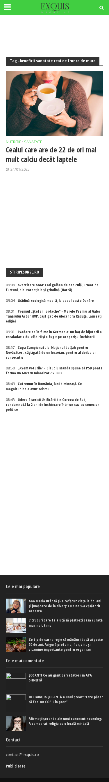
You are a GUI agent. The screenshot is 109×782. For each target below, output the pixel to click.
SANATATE (33, 142)
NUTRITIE (13, 142)
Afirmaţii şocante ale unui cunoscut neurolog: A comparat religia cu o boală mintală (65, 721)
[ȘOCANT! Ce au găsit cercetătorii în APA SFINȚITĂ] (16, 681)
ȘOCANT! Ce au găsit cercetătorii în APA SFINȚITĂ (60, 678)
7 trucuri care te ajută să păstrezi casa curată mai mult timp (66, 623)
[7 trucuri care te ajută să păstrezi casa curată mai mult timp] (16, 625)
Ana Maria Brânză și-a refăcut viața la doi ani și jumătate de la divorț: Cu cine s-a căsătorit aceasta (65, 606)
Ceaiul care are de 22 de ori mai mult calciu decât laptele (51, 154)
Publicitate (15, 766)
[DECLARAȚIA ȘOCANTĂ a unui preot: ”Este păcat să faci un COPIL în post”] (16, 703)
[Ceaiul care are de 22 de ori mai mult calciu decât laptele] (54, 103)
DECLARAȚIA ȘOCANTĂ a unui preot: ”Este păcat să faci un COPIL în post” (66, 699)
